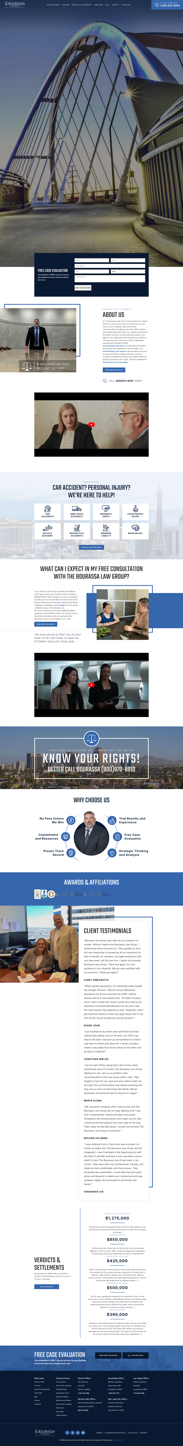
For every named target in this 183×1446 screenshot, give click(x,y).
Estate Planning (61, 1415)
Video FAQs (98, 5)
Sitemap (99, 1433)
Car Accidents (61, 1382)
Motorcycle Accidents (63, 1400)
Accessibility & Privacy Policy (115, 1433)
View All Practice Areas (91, 547)
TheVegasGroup (118, 1440)
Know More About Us (114, 370)
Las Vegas (61, 605)
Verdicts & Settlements (82, 5)
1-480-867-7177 (113, 1393)
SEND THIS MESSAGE (83, 288)
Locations (126, 5)
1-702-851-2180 (138, 1393)
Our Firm (65, 5)
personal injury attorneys (113, 346)
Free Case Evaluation (46, 624)
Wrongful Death (61, 1389)
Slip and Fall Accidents (64, 1404)
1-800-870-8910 (137, 1355)
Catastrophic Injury (62, 1393)
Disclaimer (143, 1433)
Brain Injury (60, 1408)
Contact (115, 5)
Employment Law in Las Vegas (115, 362)
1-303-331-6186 (83, 1393)
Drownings (59, 1411)
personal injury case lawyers (114, 351)
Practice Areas (53, 5)
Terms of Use (132, 1433)
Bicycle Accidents (62, 1397)
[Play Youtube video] (91, 424)
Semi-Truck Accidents (63, 1385)
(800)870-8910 (124, 380)
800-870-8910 (83, 1410)
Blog (107, 5)
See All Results (46, 1286)
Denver (39, 605)
